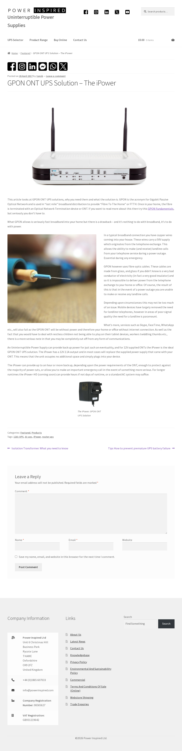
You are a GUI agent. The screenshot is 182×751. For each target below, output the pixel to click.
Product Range (39, 40)
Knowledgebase (80, 655)
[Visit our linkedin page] (106, 12)
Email (73, 540)
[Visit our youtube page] (127, 12)
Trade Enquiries (79, 704)
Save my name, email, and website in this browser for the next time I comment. (67, 557)
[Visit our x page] (117, 12)
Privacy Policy (78, 662)
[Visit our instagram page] (96, 12)
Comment (22, 491)
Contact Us (80, 40)
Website (127, 540)
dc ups (28, 436)
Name (19, 540)
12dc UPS (19, 436)
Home (15, 53)
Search (128, 617)
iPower (37, 436)
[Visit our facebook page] (85, 12)
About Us (75, 634)
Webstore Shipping (81, 697)
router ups (48, 436)
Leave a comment (56, 76)
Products (37, 432)
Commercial (77, 680)
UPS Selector (15, 40)
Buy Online (60, 40)
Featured (25, 53)
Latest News (77, 641)
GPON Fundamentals (160, 208)
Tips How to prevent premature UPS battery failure (139, 448)
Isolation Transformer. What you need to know (39, 448)
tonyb (39, 76)
